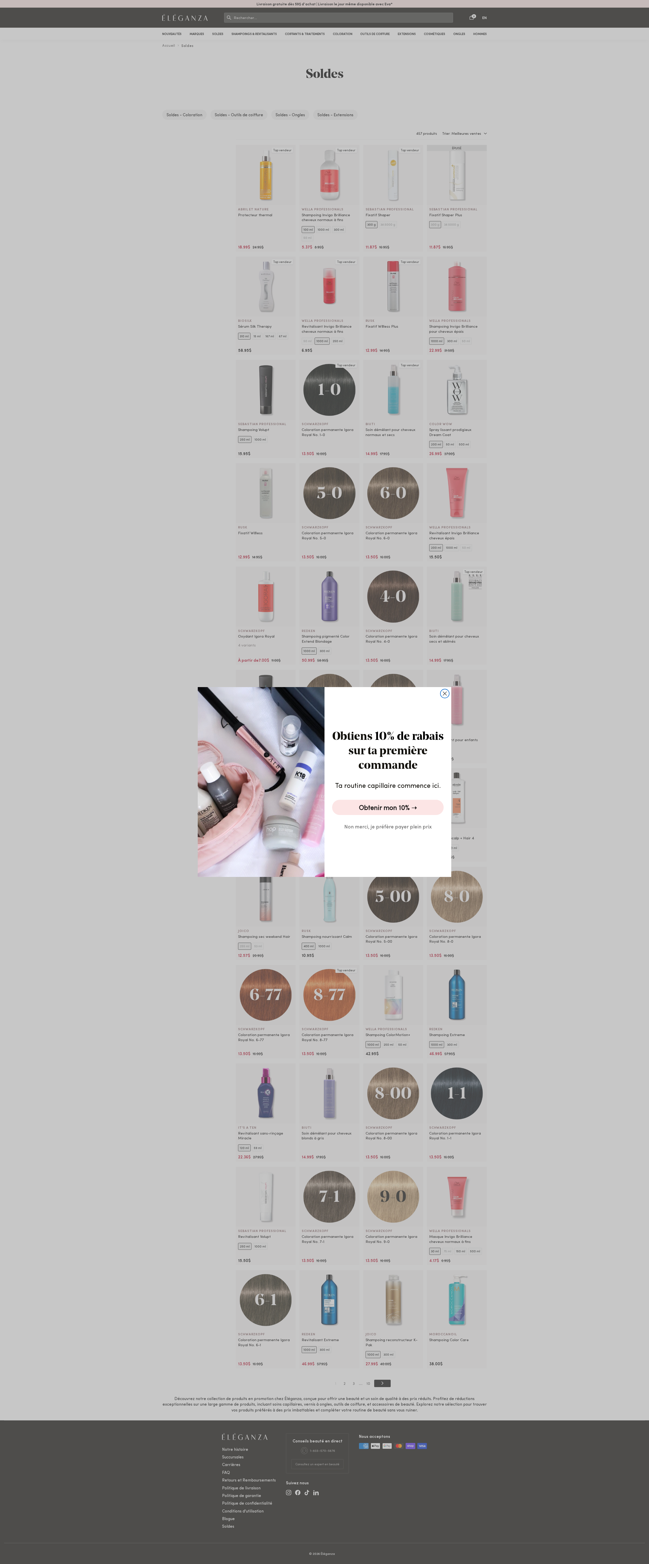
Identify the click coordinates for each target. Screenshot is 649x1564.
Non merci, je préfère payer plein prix (388, 826)
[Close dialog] (444, 693)
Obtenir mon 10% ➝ (388, 807)
